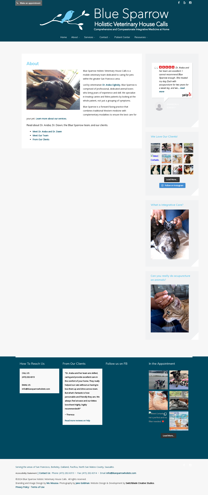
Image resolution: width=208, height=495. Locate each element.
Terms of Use (37, 487)
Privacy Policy (22, 487)
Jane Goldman (83, 483)
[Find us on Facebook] (184, 465)
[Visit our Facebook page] (179, 2)
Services (88, 37)
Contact (104, 37)
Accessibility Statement (26, 473)
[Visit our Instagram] (190, 2)
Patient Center (122, 37)
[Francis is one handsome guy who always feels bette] (188, 169)
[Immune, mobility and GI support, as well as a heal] (155, 169)
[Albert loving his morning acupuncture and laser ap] (177, 148)
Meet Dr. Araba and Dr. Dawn (47, 131)
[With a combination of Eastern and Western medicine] (188, 158)
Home (63, 37)
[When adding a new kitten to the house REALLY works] (188, 148)
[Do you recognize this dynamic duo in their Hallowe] (177, 169)
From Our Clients (41, 139)
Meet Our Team (40, 135)
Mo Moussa (52, 483)
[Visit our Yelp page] (184, 2)
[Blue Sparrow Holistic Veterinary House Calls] (104, 32)
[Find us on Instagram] (190, 465)
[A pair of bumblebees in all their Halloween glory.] (177, 158)
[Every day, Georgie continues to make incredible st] (155, 148)
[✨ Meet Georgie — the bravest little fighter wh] (166, 148)
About (74, 37)
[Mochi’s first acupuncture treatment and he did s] (166, 169)
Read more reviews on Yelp (77, 420)
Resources (140, 37)
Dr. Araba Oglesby (111, 84)
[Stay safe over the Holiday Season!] (166, 158)
